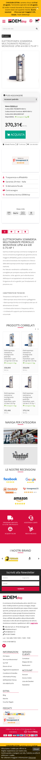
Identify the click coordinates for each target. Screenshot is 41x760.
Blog (4, 695)
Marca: (7, 106)
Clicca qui (32, 757)
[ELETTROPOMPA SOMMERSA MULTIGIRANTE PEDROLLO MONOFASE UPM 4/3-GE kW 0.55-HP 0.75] (30, 340)
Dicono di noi (7, 666)
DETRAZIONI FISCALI (10, 680)
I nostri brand (20, 550)
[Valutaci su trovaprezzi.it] (20, 160)
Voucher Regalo (8, 702)
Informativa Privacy (9, 677)
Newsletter (26, 685)
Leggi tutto (34, 623)
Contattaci (25, 658)
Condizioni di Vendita (10, 673)
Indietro (6, 36)
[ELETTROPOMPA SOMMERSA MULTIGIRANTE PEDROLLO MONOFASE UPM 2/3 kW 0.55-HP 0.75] (11, 382)
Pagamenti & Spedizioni (11, 670)
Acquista (17, 135)
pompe (20, 437)
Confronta (22, 144)
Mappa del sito (27, 662)
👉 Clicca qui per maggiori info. (23, 12)
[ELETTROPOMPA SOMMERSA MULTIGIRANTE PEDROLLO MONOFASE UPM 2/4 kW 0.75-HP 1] (30, 382)
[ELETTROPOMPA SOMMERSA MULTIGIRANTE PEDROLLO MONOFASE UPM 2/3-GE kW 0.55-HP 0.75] (11, 340)
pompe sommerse (20, 456)
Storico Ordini (27, 678)
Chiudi (36, 749)
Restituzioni (26, 665)
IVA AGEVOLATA (8, 683)
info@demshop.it (11, 629)
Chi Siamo (6, 656)
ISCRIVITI (21, 589)
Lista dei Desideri (28, 681)
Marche (5, 699)
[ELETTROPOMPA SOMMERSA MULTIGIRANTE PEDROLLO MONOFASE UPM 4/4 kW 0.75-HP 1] (20, 69)
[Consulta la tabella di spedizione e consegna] (28, 117)
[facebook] (4, 646)
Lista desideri (33, 144)
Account (25, 674)
